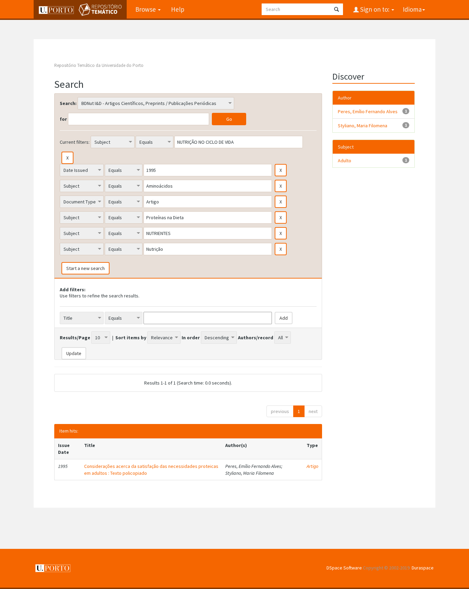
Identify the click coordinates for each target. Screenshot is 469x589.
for (63, 119)
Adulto (344, 160)
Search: (68, 103)
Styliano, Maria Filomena (362, 125)
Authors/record (255, 337)
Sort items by (130, 337)
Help (177, 9)
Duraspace (423, 568)
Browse (146, 9)
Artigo (312, 466)
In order (191, 337)
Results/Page (75, 337)
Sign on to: (375, 9)
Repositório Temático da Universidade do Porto (99, 65)
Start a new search (85, 268)
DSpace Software (344, 568)
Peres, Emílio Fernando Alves (368, 111)
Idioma (412, 9)
